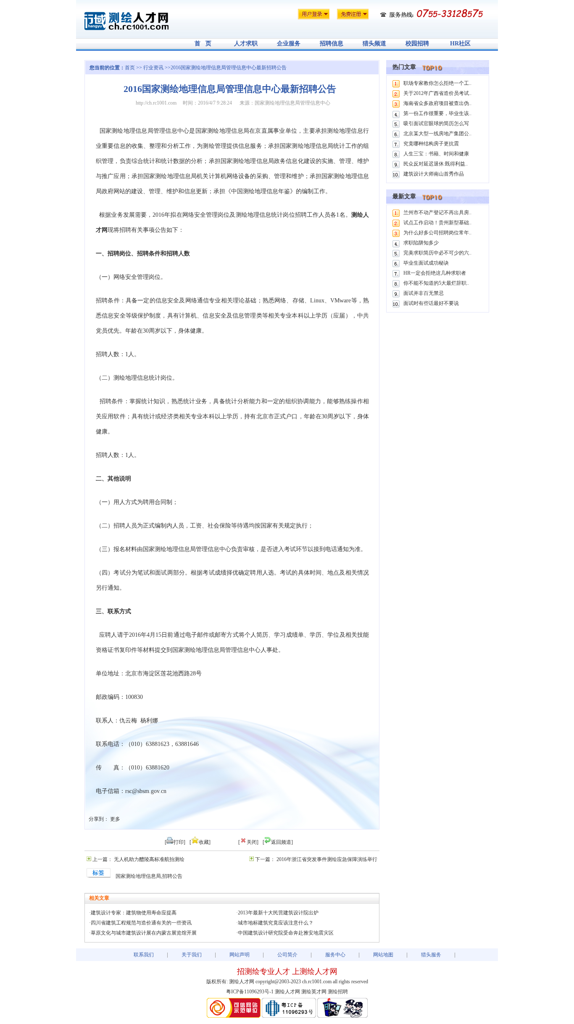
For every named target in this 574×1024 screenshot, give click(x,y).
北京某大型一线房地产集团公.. (437, 134)
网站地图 (383, 955)
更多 (115, 819)
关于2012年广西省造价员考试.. (437, 93)
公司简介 (287, 955)
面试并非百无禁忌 (423, 293)
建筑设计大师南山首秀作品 (433, 174)
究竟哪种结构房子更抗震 (431, 144)
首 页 (203, 43)
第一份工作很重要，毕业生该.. (437, 113)
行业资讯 (154, 68)
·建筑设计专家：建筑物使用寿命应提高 (132, 913)
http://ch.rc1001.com (156, 103)
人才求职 (246, 43)
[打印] (175, 842)
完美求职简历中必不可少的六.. (437, 253)
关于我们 (192, 955)
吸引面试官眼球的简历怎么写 (436, 123)
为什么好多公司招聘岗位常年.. (437, 233)
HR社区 (460, 43)
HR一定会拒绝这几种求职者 (434, 273)
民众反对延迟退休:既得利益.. (435, 164)
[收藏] (200, 842)
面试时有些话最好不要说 (431, 303)
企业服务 (288, 43)
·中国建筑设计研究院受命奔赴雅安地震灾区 (285, 933)
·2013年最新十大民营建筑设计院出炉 (277, 913)
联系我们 (144, 955)
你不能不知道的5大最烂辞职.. (436, 283)
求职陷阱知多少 (421, 243)
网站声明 (239, 955)
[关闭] (248, 842)
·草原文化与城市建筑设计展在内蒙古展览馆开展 (143, 933)
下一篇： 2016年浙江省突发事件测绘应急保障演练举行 (316, 859)
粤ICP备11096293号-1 (250, 992)
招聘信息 (331, 43)
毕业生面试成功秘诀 (426, 263)
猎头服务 (431, 955)
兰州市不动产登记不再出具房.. (437, 212)
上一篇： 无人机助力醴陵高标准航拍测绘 (138, 859)
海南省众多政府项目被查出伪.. (437, 103)
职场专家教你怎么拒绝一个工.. (437, 83)
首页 (130, 68)
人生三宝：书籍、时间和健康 (436, 154)
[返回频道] (278, 842)
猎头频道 (374, 43)
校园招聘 (417, 43)
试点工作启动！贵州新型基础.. (437, 223)
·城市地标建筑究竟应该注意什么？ (274, 923)
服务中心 (335, 955)
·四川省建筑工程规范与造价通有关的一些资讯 (140, 923)
